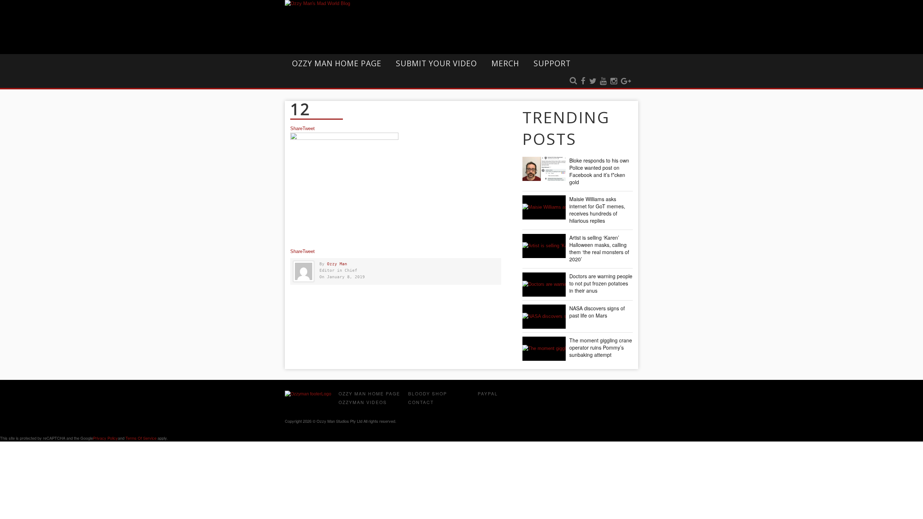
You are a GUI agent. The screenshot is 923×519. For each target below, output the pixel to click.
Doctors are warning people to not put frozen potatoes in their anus (600, 283)
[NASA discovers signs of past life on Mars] (544, 317)
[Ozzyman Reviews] (308, 393)
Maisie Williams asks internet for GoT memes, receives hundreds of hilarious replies (597, 209)
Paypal (488, 393)
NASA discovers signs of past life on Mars (597, 312)
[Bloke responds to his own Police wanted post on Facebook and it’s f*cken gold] (544, 169)
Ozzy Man (337, 264)
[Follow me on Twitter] (592, 81)
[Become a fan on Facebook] (583, 81)
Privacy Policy (105, 438)
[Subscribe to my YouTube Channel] (603, 81)
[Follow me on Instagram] (614, 81)
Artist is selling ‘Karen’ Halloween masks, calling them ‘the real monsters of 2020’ (599, 248)
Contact (421, 402)
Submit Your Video (436, 63)
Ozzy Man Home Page (336, 63)
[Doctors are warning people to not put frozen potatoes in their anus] (544, 284)
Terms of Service (140, 438)
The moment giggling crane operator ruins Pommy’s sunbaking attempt (600, 347)
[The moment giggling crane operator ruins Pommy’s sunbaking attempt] (544, 349)
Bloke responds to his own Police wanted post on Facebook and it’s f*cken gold (599, 171)
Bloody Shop (427, 393)
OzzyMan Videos (363, 402)
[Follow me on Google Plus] (626, 81)
